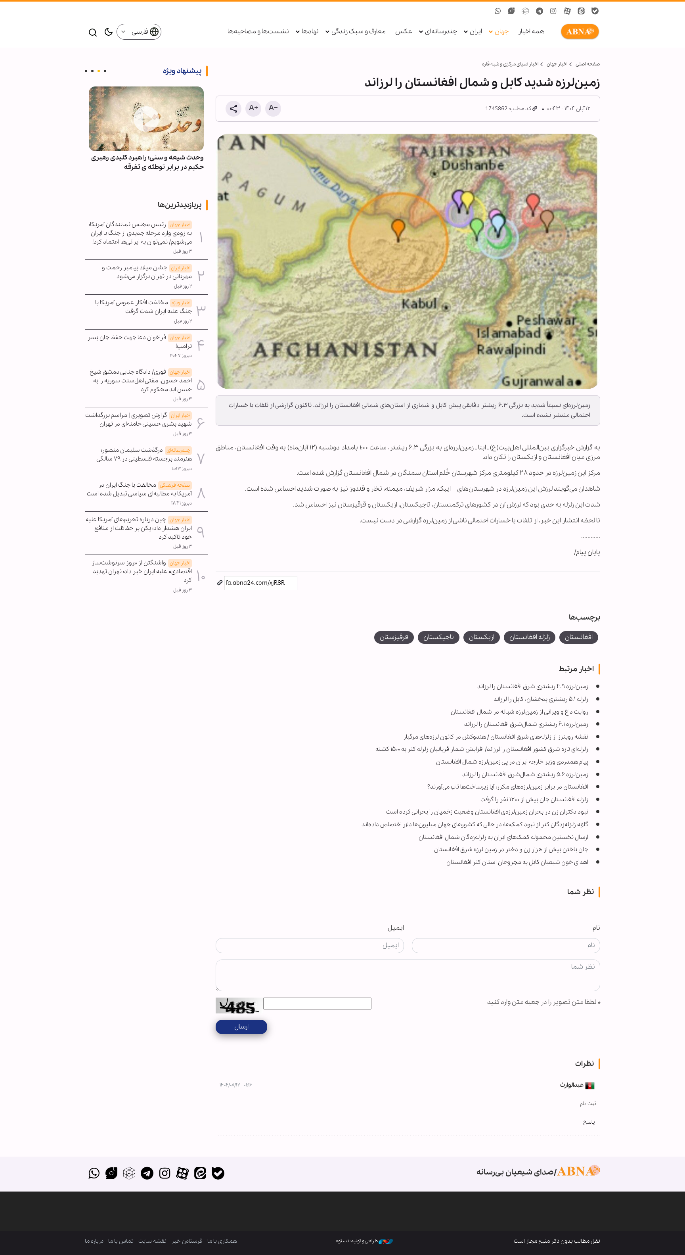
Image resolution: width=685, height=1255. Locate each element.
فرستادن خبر (187, 1241)
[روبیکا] (129, 1174)
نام (596, 928)
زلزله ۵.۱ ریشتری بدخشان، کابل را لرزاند (541, 699)
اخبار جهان (557, 64)
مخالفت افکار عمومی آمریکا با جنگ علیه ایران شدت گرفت (143, 307)
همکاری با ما (222, 1241)
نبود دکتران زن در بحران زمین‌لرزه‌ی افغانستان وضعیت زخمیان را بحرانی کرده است (487, 812)
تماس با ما (121, 1241)
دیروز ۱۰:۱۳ (182, 469)
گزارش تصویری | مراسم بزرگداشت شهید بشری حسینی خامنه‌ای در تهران (138, 419)
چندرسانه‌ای (441, 31)
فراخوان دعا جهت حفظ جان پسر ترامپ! (140, 342)
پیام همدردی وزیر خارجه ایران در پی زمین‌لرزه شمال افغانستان (512, 762)
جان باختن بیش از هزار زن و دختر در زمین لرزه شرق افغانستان (511, 850)
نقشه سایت (152, 1241)
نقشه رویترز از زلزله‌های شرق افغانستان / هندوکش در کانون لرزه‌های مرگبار (495, 737)
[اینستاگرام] (165, 1174)
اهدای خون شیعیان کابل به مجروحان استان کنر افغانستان (517, 862)
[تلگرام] (147, 1174)
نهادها (310, 31)
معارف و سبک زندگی (358, 31)
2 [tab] (99, 71)
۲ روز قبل (183, 286)
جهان (502, 31)
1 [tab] (105, 71)
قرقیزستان (394, 637)
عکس (403, 31)
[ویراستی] (112, 1174)
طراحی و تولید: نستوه (357, 1241)
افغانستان (579, 637)
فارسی (140, 31)
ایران (476, 31)
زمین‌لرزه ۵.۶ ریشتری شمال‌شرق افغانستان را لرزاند (525, 775)
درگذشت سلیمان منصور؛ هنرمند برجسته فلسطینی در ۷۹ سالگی (144, 454)
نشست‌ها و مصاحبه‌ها (258, 31)
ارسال (241, 1026)
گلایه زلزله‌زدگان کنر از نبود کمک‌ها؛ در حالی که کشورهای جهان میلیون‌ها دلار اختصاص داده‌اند (475, 825)
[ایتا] (200, 1174)
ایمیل (396, 928)
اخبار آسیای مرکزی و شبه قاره (510, 64)
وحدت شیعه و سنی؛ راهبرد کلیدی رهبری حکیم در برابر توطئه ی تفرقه (147, 162)
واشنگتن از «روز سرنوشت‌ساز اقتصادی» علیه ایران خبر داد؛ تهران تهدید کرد (142, 571)
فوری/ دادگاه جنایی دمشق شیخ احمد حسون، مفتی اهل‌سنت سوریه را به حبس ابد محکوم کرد (141, 380)
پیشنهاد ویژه (182, 71)
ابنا (578, 31)
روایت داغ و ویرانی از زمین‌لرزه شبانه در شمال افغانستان (519, 712)
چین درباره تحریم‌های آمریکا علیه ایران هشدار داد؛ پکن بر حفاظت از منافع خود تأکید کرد (139, 528)
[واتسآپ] (94, 1174)
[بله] (218, 1174)
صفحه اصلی (588, 64)
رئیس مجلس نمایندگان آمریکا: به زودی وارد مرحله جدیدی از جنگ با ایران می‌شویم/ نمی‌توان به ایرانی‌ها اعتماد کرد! (140, 233)
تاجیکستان (438, 637)
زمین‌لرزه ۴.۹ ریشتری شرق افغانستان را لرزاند (532, 687)
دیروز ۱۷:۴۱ (181, 503)
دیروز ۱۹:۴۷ (181, 356)
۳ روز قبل (182, 251)
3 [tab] (92, 71)
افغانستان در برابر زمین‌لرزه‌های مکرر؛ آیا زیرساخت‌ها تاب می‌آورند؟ (507, 787)
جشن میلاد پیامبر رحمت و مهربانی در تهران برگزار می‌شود (147, 272)
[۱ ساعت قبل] (146, 118)
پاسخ (589, 1122)
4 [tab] (86, 71)
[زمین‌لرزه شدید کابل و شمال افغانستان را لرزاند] (408, 261)
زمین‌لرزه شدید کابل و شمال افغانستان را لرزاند (482, 83)
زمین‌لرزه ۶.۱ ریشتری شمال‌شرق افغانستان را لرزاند (526, 724)
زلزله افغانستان (529, 637)
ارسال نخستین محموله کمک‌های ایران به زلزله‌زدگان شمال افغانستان (503, 837)
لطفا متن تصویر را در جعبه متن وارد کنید (543, 1002)
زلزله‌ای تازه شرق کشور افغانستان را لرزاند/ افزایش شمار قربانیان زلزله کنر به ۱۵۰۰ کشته (481, 749)
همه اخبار (531, 31)
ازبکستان (481, 637)
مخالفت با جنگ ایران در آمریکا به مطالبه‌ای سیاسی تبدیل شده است (139, 489)
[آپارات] (182, 1174)
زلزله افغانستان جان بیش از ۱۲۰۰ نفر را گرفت (534, 800)
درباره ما (94, 1241)
